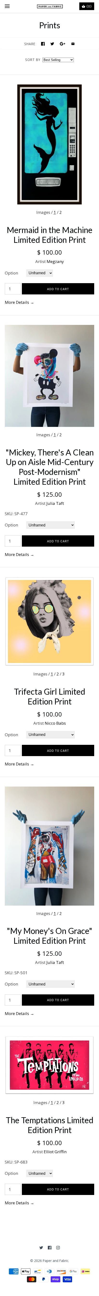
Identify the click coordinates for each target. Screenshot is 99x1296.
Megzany (55, 261)
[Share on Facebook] (43, 44)
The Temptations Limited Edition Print (49, 1125)
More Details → (19, 302)
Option (11, 273)
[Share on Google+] (62, 44)
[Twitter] (41, 1247)
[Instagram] (58, 1247)
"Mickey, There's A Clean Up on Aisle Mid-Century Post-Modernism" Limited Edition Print (50, 466)
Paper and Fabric (55, 1260)
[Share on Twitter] (52, 44)
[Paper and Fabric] (49, 6)
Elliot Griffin (55, 1151)
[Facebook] (49, 1247)
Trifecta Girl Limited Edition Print (49, 696)
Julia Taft (55, 503)
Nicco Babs (55, 723)
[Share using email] (73, 44)
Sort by (32, 59)
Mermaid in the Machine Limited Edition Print (50, 235)
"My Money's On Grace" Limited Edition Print (49, 935)
